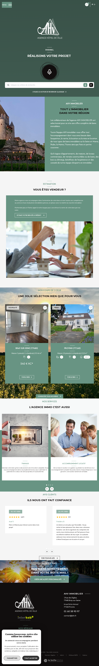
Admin (62, 655)
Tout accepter (30, 658)
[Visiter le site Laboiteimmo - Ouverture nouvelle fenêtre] (53, 660)
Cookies (85, 655)
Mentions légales (50, 655)
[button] (52, 390)
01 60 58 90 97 (72, 611)
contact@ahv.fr (70, 615)
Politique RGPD (73, 655)
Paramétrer (12, 658)
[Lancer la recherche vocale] (49, 71)
